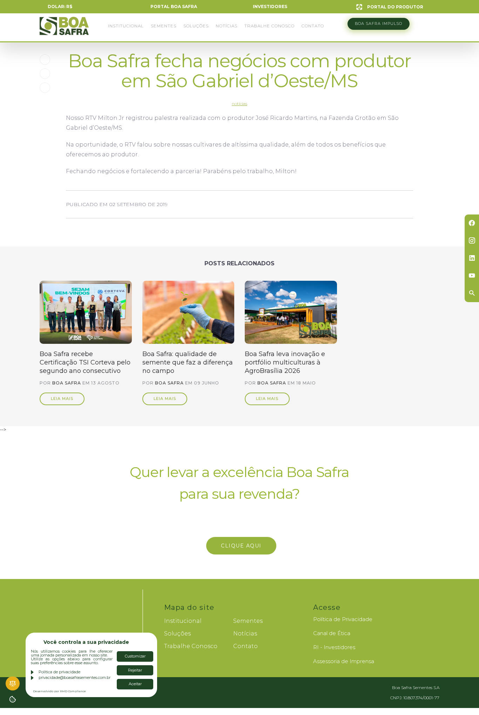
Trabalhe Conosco (269, 25)
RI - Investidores (334, 647)
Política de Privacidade (342, 619)
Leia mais (62, 398)
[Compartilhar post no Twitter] (45, 73)
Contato (313, 25)
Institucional (126, 25)
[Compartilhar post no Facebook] (45, 59)
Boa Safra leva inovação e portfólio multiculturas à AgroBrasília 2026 (285, 362)
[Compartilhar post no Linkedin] (45, 87)
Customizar (135, 656)
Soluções (196, 25)
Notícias (226, 25)
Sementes (163, 25)
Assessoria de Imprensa (343, 661)
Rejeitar (135, 670)
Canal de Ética (331, 633)
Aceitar (135, 683)
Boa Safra (64, 29)
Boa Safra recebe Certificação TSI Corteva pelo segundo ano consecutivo (85, 362)
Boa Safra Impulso (378, 23)
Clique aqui (239, 546)
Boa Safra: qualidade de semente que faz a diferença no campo (187, 362)
